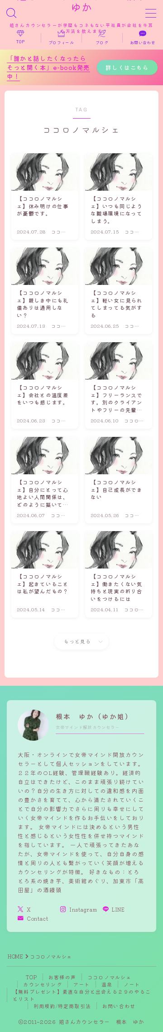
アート (81, 984)
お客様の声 (62, 977)
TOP (31, 977)
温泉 (106, 984)
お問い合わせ (118, 1005)
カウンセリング (42, 984)
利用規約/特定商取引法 (62, 1005)
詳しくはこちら (127, 67)
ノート (132, 984)
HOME (15, 956)
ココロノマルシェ (109, 977)
